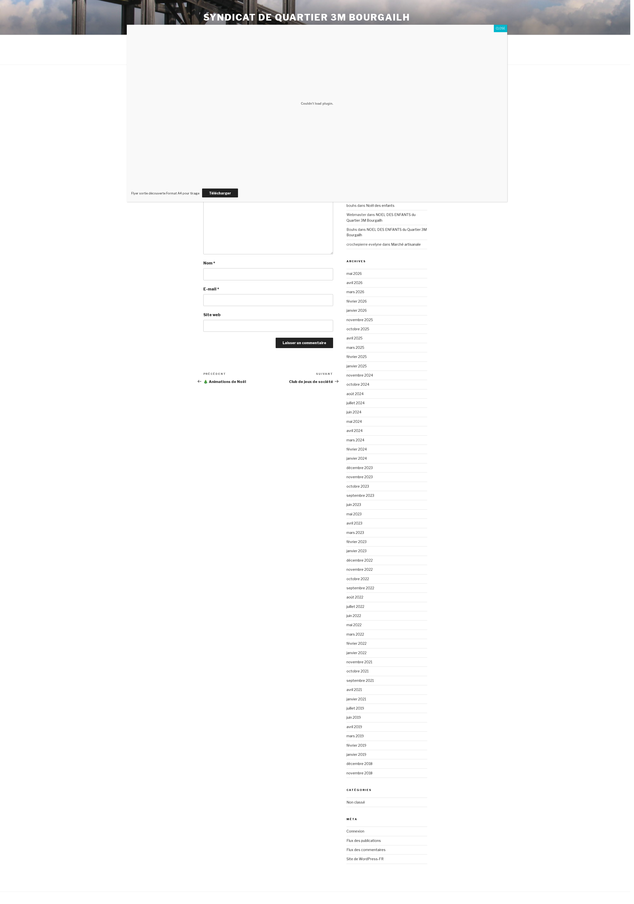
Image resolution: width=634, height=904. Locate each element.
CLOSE (500, 28)
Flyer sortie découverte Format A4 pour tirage (165, 193)
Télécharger (220, 193)
